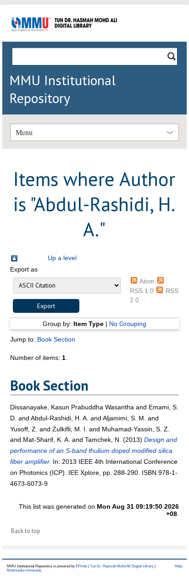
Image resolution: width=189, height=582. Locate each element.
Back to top (25, 531)
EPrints (81, 566)
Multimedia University (24, 570)
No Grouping (127, 323)
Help (178, 566)
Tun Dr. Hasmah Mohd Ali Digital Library (122, 566)
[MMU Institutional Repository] (64, 40)
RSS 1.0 (142, 290)
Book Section (56, 339)
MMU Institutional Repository (62, 89)
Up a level (62, 257)
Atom (147, 281)
